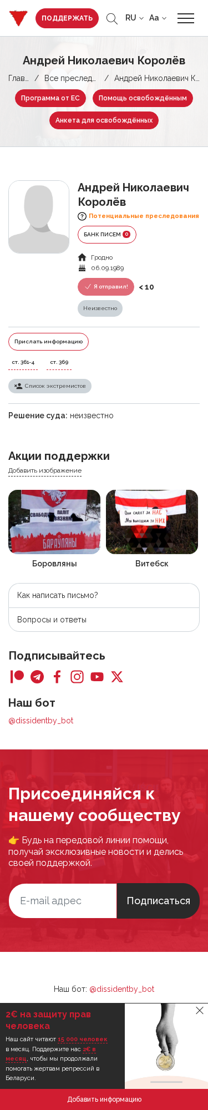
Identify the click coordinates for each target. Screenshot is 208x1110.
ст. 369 (59, 362)
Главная (22, 78)
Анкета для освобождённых (104, 120)
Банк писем (106, 234)
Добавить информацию (104, 1099)
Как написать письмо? (57, 595)
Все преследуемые (80, 78)
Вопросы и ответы (52, 619)
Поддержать (67, 18)
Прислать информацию (48, 341)
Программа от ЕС (50, 98)
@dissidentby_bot (40, 720)
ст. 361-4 (23, 362)
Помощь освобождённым (143, 98)
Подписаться (158, 900)
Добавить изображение (45, 470)
